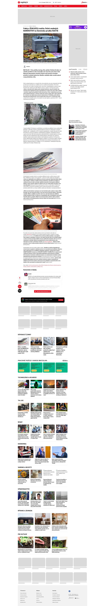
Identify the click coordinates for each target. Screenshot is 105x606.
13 (19, 278)
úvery (41, 266)
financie (51, 265)
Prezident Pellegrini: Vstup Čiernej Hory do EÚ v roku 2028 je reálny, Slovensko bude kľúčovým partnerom (80, 138)
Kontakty (54, 590)
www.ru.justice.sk (48, 241)
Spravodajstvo (54, 593)
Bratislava (24, 6)
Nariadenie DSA (22, 602)
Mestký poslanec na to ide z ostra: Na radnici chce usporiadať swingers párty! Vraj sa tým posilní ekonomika (36, 504)
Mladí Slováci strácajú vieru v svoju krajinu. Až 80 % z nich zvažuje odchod (24, 460)
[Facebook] (69, 591)
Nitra (41, 6)
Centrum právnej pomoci (34, 265)
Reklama (38, 590)
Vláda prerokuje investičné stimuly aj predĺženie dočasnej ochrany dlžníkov (36, 349)
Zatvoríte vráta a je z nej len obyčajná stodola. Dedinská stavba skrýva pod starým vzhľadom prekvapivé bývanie (24, 528)
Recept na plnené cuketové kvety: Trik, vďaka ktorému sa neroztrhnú (22, 481)
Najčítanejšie (73, 69)
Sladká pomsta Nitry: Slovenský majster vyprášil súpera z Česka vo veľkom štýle (36, 436)
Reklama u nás (38, 593)
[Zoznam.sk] (72, 598)
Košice (65, 6)
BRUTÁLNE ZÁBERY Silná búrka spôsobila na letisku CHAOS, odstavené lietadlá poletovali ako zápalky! (61, 504)
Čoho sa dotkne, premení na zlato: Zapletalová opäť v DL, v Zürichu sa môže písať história (49, 436)
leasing (24, 266)
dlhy (40, 265)
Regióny (30, 26)
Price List (37, 600)
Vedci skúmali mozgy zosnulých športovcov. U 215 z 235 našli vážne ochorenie (61, 414)
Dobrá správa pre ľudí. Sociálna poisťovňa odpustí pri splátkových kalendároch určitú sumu (49, 351)
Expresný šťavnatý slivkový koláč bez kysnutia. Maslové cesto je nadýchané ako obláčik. (48, 482)
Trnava (30, 6)
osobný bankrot (33, 266)
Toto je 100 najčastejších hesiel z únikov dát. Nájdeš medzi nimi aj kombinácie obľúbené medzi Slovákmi (23, 392)
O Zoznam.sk (22, 590)
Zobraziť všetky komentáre (43, 291)
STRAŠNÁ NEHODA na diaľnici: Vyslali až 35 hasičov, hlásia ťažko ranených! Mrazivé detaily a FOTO (78, 87)
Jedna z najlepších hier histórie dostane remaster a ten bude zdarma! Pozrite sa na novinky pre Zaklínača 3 (61, 392)
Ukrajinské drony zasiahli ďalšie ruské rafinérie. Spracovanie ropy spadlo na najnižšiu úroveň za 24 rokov (49, 392)
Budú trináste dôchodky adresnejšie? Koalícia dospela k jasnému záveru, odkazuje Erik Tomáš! (59, 461)
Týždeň (85, 69)
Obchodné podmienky (40, 596)
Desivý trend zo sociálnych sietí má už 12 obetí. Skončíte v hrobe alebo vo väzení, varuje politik (48, 415)
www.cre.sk (29, 234)
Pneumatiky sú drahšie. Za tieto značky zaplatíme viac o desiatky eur (23, 414)
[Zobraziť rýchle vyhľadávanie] (85, 6)
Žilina (55, 6)
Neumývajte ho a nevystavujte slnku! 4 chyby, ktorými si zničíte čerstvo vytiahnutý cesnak (25, 551)
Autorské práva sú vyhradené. (73, 595)
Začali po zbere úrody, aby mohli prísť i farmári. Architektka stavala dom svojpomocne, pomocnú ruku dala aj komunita (59, 528)
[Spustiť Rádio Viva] (78, 26)
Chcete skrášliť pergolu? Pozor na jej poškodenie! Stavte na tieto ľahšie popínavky (59, 551)
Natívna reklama (39, 602)
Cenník (37, 598)
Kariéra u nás (22, 598)
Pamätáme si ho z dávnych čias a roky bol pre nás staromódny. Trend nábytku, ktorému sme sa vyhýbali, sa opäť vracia (42, 528)
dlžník (42, 265)
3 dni (79, 69)
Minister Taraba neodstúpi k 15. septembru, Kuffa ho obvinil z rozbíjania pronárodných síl (81, 132)
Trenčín (36, 6)
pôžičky (38, 266)
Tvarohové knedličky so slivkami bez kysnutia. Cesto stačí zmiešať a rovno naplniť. (61, 481)
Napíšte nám (22, 600)
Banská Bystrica (48, 6)
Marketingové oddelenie (56, 600)
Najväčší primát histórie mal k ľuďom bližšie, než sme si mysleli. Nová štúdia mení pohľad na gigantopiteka (36, 415)
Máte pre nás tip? (55, 602)
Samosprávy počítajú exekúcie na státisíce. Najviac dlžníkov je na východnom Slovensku (61, 351)
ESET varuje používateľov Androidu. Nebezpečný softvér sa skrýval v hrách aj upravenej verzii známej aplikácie (36, 393)
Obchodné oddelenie (56, 596)
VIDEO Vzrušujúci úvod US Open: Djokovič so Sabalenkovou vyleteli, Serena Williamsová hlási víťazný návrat (61, 437)
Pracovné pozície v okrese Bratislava (32, 360)
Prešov (60, 6)
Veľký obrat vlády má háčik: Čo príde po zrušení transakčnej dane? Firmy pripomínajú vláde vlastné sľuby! (42, 461)
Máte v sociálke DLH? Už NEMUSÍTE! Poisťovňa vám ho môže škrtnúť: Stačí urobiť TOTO (23, 350)
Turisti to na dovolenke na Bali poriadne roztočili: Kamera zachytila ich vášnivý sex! (49, 503)
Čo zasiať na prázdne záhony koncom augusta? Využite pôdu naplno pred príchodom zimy (42, 551)
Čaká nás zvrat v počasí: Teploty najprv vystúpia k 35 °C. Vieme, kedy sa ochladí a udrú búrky (78, 92)
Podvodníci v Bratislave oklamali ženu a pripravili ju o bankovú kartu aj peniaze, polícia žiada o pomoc (81, 126)
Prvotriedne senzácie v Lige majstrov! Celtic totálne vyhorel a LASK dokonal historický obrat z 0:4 (23, 437)
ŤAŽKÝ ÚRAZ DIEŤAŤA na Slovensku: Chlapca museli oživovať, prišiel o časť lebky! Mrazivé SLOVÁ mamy (78, 82)
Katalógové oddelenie (56, 598)
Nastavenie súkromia (23, 596)
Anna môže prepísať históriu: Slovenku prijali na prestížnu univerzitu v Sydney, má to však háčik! (23, 503)
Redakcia (28, 66)
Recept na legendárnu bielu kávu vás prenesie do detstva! (36, 481)
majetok (28, 266)
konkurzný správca (57, 265)
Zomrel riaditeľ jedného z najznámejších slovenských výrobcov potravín (78, 77)
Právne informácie (23, 593)
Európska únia (47, 265)
